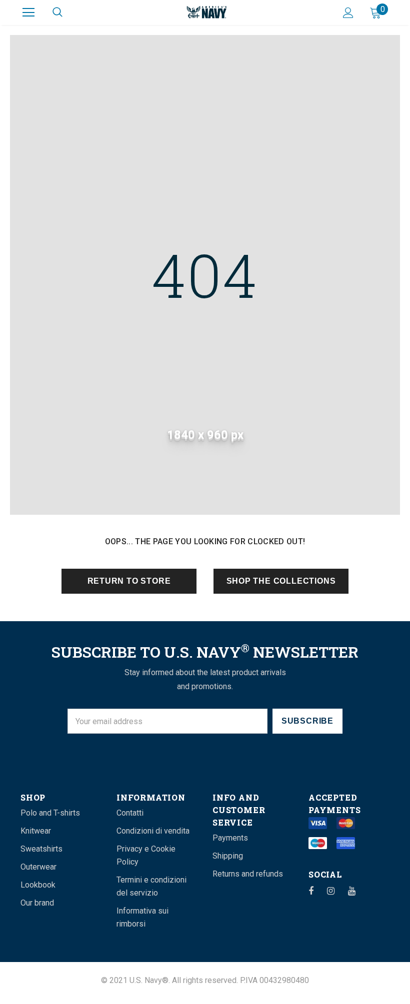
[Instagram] (336, 891)
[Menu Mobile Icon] (28, 12)
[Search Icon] (57, 12)
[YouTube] (357, 891)
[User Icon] (348, 12)
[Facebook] (317, 891)
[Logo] (206, 11)
